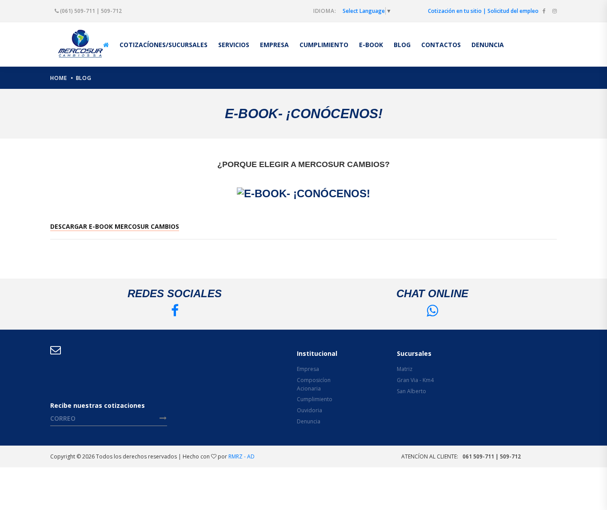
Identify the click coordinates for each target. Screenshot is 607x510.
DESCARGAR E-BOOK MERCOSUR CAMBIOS (114, 226)
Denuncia (308, 421)
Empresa (308, 369)
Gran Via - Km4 (415, 380)
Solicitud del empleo (513, 11)
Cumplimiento (314, 399)
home (58, 78)
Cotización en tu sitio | (457, 11)
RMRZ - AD (241, 456)
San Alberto (411, 391)
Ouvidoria (309, 410)
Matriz (404, 369)
